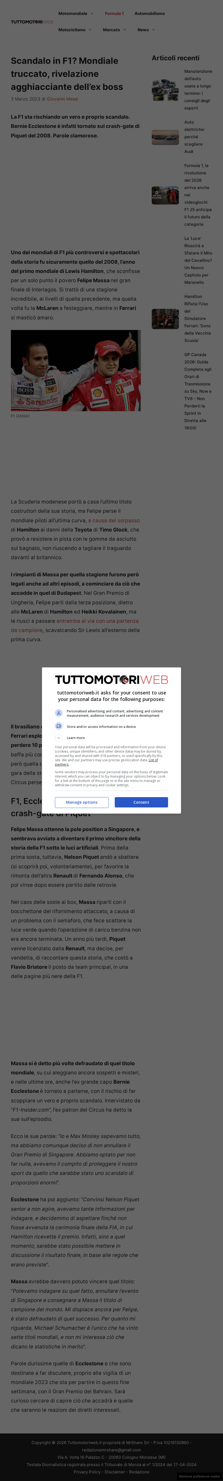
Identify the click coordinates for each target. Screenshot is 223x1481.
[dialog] (111, 740)
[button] (111, 738)
